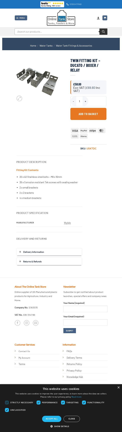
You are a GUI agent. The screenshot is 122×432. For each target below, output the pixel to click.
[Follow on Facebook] (17, 323)
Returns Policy (74, 363)
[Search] (103, 31)
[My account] (98, 17)
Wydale (67, 222)
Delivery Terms (74, 357)
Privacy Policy (74, 370)
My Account (24, 357)
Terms (22, 363)
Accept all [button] (52, 418)
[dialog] (61, 408)
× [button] (118, 387)
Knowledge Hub (75, 376)
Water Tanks (46, 45)
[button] (21, 17)
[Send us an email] (35, 323)
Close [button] (71, 418)
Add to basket (88, 114)
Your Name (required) (74, 303)
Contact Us (24, 351)
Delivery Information (33, 252)
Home (33, 45)
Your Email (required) (73, 316)
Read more (76, 396)
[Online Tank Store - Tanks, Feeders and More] (61, 17)
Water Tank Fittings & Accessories (74, 45)
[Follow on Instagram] (26, 323)
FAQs (69, 351)
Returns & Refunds (32, 261)
